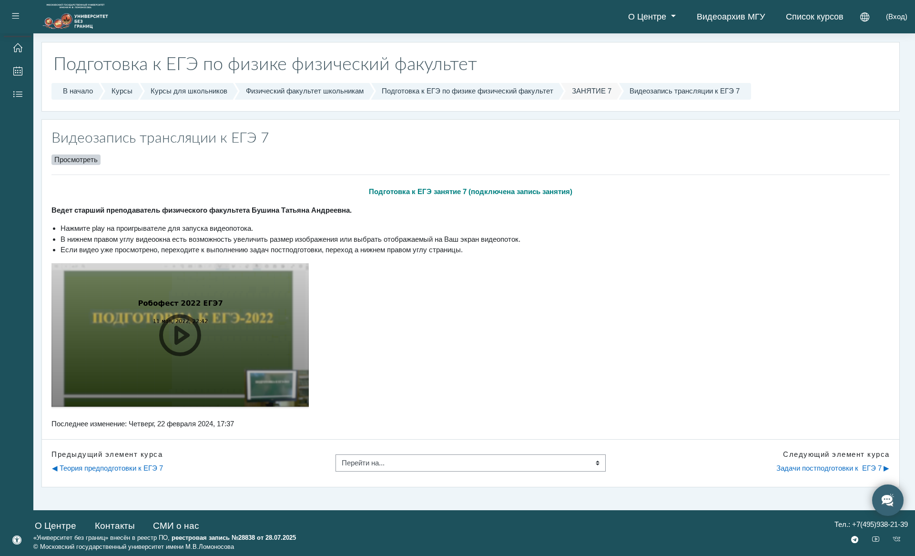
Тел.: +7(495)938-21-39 (871, 524)
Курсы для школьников (189, 91)
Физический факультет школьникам (305, 91)
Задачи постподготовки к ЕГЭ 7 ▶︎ (832, 468)
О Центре (648, 16)
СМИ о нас (176, 526)
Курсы (122, 91)
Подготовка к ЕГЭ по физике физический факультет (467, 91)
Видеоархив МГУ (731, 16)
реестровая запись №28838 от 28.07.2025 (234, 537)
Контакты (115, 526)
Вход (896, 16)
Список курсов (815, 16)
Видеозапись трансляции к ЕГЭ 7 (685, 91)
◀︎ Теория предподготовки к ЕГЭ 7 (107, 468)
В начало (78, 91)
